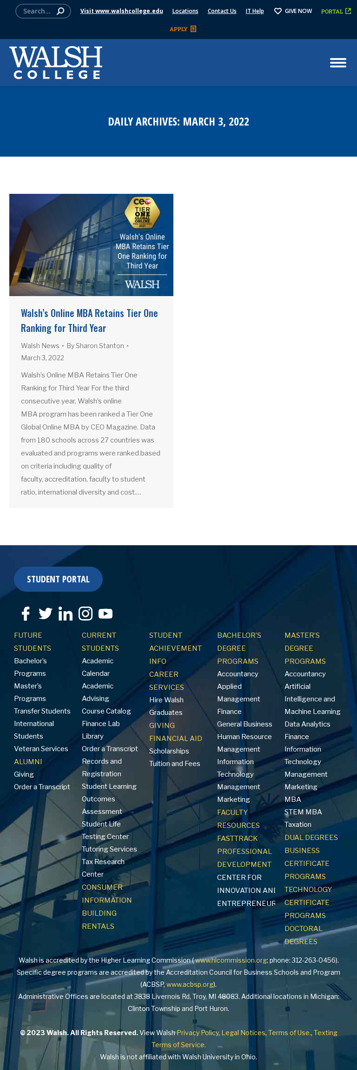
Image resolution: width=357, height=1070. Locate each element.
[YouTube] (103, 610)
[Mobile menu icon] (338, 62)
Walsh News (40, 346)
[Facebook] (23, 610)
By (95, 346)
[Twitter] (43, 610)
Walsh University (207, 1057)
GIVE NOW (298, 11)
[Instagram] (83, 610)
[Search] (60, 11)
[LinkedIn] (63, 610)
